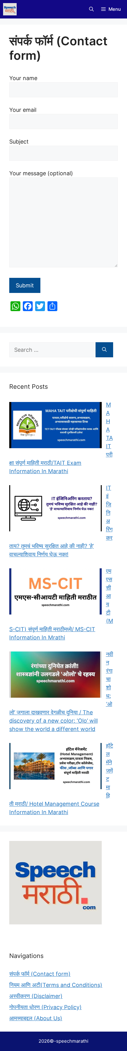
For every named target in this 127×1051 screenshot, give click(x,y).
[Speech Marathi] (10, 9)
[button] (91, 9)
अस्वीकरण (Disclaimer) (36, 996)
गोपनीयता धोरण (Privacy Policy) (45, 1007)
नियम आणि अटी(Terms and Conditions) (55, 985)
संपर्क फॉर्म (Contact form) (40, 974)
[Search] (104, 349)
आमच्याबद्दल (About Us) (35, 1018)
